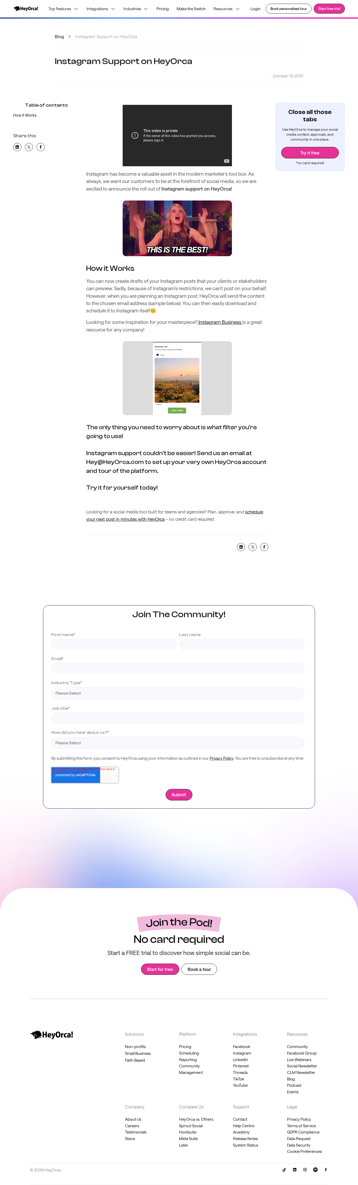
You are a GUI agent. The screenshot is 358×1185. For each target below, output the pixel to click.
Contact (240, 1119)
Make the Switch (191, 8)
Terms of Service (301, 1125)
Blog (59, 36)
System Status (245, 1145)
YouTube (240, 1085)
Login (256, 8)
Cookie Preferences (304, 1151)
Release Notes (245, 1138)
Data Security (299, 1145)
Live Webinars (299, 1059)
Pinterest (241, 1065)
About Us (133, 1119)
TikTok (238, 1079)
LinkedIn (240, 1059)
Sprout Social (191, 1125)
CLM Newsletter (301, 1072)
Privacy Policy (222, 758)
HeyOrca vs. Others (196, 1119)
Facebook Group (302, 1053)
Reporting (188, 1059)
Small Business (138, 1053)
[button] (64, 8)
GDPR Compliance (303, 1132)
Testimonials (136, 1132)
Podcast (294, 1085)
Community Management (191, 1069)
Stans (130, 1138)
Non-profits (135, 1046)
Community (297, 1046)
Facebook (241, 1046)
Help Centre (243, 1125)
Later (183, 1145)
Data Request (299, 1138)
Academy (241, 1132)
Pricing (162, 8)
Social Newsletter (302, 1065)
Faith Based (135, 1060)
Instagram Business (219, 322)
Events (293, 1091)
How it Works (24, 115)
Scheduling (189, 1053)
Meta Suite (188, 1138)
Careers (132, 1125)
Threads (240, 1072)
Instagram (242, 1053)
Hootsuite (187, 1132)
